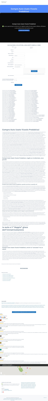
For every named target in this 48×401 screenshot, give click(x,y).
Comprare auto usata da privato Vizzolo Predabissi (24, 307)
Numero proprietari (10, 66)
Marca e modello (11, 53)
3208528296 (6, 389)
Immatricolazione (11, 62)
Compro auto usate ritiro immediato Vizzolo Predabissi (34, 305)
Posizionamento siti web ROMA (14, 399)
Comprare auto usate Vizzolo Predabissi (19, 305)
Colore (12, 59)
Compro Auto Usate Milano (7, 274)
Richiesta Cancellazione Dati (12, 398)
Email (12, 51)
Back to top (45, 397)
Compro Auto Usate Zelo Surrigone (8, 276)
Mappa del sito (18, 398)
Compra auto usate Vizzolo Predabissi (38, 307)
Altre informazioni (11, 75)
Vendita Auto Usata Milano (27, 385)
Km (13, 57)
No (16, 80)
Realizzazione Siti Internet (6, 399)
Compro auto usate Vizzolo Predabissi (7, 305)
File (13, 68)
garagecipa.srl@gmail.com (8, 390)
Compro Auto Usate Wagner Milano (8, 275)
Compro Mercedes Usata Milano (30, 386)
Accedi (20, 398)
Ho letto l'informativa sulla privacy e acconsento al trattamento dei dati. (8, 79)
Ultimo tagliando (11, 64)
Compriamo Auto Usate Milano (25, 382)
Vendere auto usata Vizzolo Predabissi (11, 307)
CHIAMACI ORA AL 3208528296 (24, 30)
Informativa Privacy (6, 398)
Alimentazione (11, 55)
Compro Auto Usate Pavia (6, 280)
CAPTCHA (12, 82)
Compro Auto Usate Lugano (7, 279)
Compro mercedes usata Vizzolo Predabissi (28, 306)
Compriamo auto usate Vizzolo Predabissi (15, 306)
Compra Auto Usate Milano (27, 384)
